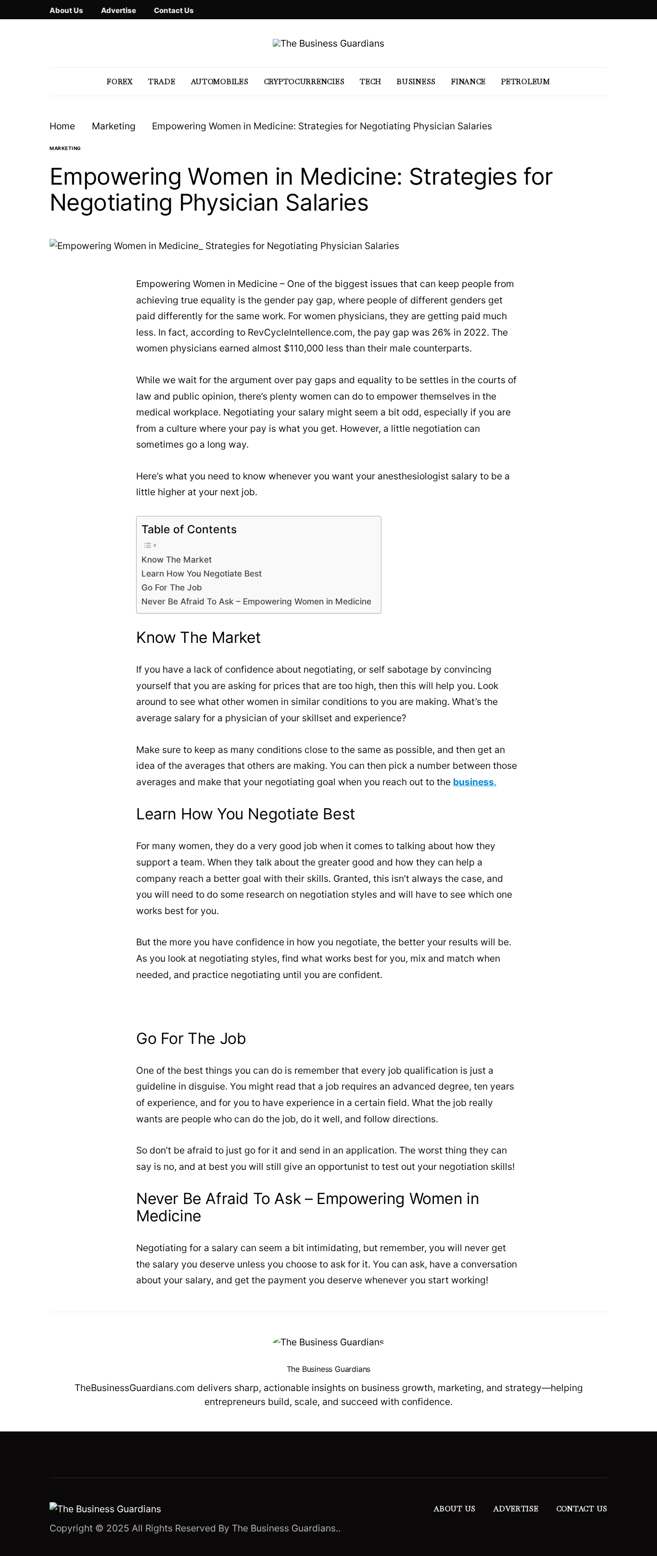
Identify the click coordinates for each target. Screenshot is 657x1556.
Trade (162, 81)
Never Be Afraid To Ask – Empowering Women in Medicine (256, 601)
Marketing (114, 126)
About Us (66, 10)
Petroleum (525, 81)
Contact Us (174, 10)
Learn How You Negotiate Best (201, 573)
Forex (120, 81)
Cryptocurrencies (304, 81)
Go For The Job (171, 587)
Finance (468, 81)
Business (416, 81)
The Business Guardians (329, 1369)
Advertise (118, 10)
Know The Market (176, 559)
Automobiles (220, 81)
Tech (370, 81)
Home (62, 126)
